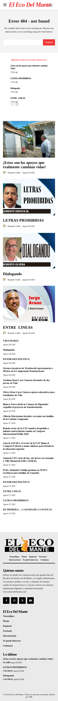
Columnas (8, 671)
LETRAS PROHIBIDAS (20, 78)
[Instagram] (14, 600)
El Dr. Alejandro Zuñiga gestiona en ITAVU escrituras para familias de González (25, 471)
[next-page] (17, 104)
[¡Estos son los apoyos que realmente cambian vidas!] (29, 139)
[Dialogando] (29, 250)
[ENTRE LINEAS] (29, 304)
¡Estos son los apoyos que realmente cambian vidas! (24, 164)
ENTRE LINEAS (17, 98)
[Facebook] (6, 600)
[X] (22, 600)
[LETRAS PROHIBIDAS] (29, 197)
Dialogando (15, 88)
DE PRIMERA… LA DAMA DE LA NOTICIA (27, 509)
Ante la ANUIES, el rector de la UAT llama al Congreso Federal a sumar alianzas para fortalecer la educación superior (28, 446)
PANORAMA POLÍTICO (16, 359)
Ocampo (7, 663)
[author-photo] (5, 172)
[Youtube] (30, 600)
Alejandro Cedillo (14, 173)
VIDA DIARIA (11, 340)
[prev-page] (12, 104)
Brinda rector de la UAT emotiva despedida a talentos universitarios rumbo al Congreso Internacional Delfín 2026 (26, 431)
